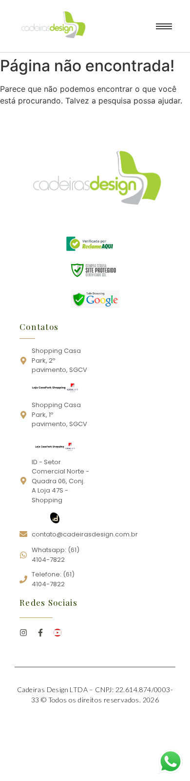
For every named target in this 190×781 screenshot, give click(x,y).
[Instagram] (23, 633)
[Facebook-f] (40, 633)
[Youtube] (57, 633)
